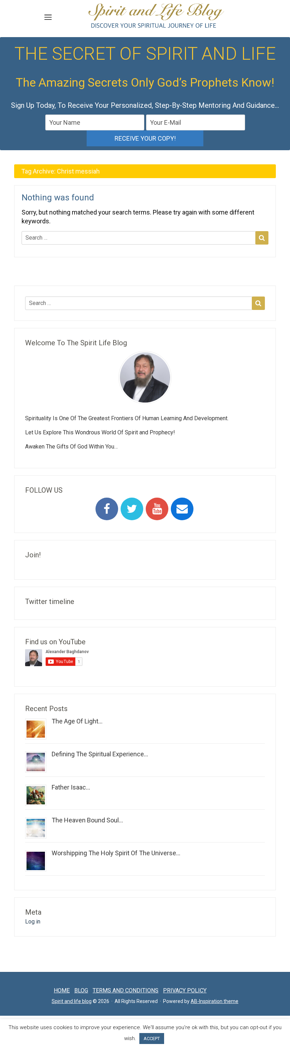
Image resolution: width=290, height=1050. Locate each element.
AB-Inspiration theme (214, 1001)
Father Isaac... (71, 787)
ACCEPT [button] (152, 1038)
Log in (32, 921)
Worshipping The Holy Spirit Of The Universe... (116, 853)
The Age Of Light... (77, 721)
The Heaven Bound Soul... (87, 820)
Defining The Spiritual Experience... (100, 754)
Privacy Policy (185, 990)
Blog (81, 990)
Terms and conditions (125, 990)
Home (62, 990)
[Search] (261, 238)
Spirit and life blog (72, 1001)
